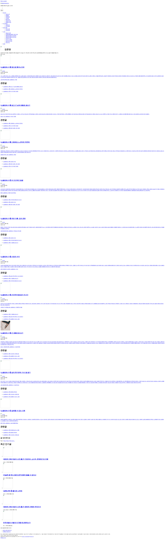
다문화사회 (7, 307)
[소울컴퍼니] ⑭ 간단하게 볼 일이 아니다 (12, 199)
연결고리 (16, 231)
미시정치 (8, 269)
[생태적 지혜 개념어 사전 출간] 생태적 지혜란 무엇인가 (22, 507)
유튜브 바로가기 (7, 531)
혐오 (15, 192)
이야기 (12, 116)
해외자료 (8, 19)
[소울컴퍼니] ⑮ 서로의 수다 (9, 161)
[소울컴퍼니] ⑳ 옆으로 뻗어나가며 (12, 67)
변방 (4, 79)
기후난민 (3, 307)
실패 (12, 423)
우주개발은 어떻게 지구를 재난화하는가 (17, 523)
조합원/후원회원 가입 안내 (12, 34)
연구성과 (8, 26)
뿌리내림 (7, 79)
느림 (7, 154)
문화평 (7, 15)
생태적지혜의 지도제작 (11, 35)
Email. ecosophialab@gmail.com (28, 536)
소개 (4, 31)
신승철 (16, 346)
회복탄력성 (15, 423)
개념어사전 (8, 20)
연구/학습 (5, 23)
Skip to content (4, 1)
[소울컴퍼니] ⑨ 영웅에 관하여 (10, 391)
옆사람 (19, 231)
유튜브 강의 (8, 22)
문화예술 (8, 16)
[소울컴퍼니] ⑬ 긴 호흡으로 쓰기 (10, 242)
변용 (4, 423)
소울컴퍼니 (12, 79)
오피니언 (8, 14)
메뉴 (2, 10)
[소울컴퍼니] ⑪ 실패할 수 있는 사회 (11, 319)
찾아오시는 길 (9, 41)
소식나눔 (8, 30)
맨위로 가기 (3, 537)
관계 (5, 154)
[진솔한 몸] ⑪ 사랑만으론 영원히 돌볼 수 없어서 (19, 475)
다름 (2, 231)
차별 (9, 192)
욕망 (15, 154)
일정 (4, 43)
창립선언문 (8, 33)
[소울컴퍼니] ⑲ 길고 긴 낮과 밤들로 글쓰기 (13, 86)
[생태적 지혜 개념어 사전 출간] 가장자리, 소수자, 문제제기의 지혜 (25, 459)
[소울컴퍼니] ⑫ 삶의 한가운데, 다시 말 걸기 (13, 276)
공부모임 (8, 25)
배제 (2, 192)
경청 (2, 269)
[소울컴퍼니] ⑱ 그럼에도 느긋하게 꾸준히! (13, 89)
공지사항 (5, 27)
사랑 (2, 385)
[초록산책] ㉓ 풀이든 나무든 (12, 491)
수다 (17, 269)
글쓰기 (2, 116)
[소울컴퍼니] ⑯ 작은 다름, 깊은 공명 (11, 128)
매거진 (4, 12)
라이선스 (8, 42)
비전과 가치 (8, 38)
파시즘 (12, 192)
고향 (2, 79)
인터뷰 (7, 18)
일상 (18, 385)
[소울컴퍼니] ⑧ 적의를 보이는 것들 (11, 430)
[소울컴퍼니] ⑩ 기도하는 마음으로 (11, 353)
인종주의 (18, 307)
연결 (16, 79)
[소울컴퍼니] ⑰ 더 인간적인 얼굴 (10, 91)
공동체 (2, 154)
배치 (2, 423)
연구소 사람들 (9, 39)
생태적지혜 (5, 231)
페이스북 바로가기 (7, 530)
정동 (15, 116)
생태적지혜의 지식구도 (11, 37)
